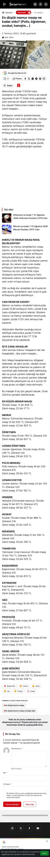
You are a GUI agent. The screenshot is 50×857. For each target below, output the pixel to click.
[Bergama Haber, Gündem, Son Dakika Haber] (17, 4)
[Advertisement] (25, 177)
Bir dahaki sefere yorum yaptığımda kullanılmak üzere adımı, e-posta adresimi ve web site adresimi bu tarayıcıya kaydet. (27, 795)
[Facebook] (29, 828)
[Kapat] (47, 841)
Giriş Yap (29, 804)
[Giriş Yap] (40, 4)
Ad (5, 773)
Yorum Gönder (12, 804)
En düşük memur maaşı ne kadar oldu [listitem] (19, 711)
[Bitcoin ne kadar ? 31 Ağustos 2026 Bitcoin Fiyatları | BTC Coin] (25, 229)
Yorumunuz (17, 748)
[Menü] (4, 4)
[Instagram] (12, 828)
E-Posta (7, 784)
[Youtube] (38, 828)
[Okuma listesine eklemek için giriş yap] (18, 85)
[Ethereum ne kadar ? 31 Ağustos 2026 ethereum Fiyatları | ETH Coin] (25, 218)
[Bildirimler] (46, 4)
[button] (35, 4)
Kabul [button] (44, 853)
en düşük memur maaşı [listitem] (14, 705)
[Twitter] (21, 828)
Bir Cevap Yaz (12, 734)
